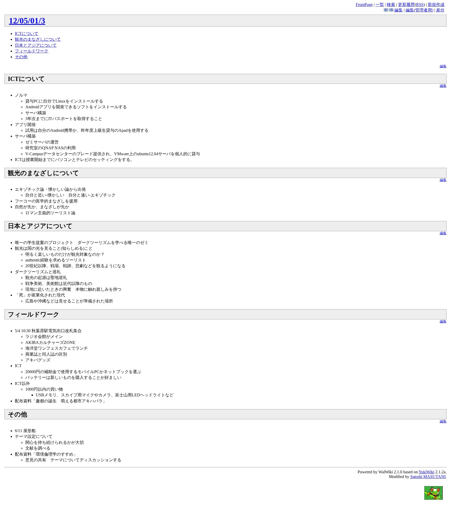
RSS (420, 4)
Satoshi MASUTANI (428, 476)
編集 (398, 10)
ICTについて (26, 33)
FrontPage (364, 4)
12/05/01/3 (27, 20)
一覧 (380, 4)
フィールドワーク (31, 51)
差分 (440, 10)
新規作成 (436, 4)
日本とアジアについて (36, 45)
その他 (21, 57)
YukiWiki (426, 472)
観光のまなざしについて (38, 39)
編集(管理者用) (419, 10)
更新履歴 (406, 4)
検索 (391, 4)
